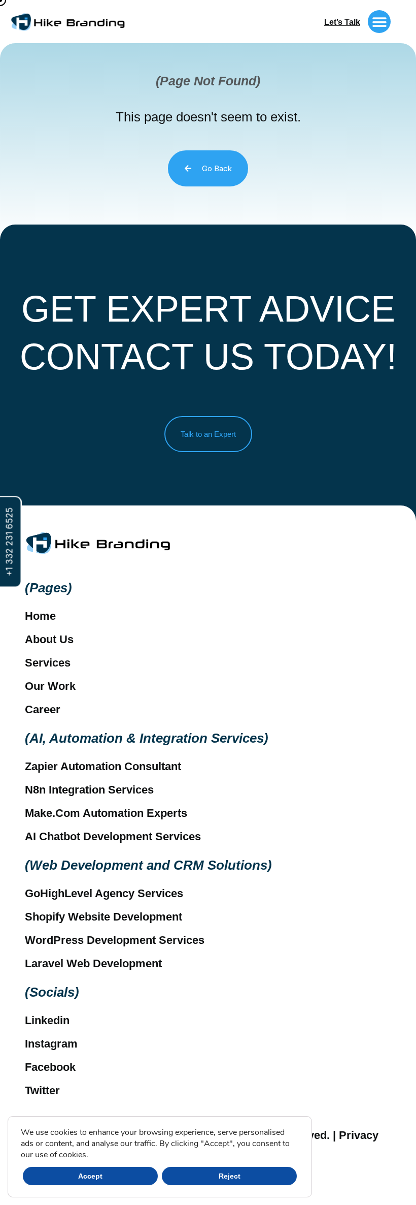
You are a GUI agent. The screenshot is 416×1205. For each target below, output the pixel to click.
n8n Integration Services (89, 789)
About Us (49, 639)
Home (40, 616)
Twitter (42, 1090)
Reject (229, 1176)
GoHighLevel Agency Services (104, 893)
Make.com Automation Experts (106, 813)
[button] (379, 21)
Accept (90, 1176)
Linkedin (47, 1020)
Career (42, 709)
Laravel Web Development (93, 963)
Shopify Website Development (103, 916)
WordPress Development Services (114, 940)
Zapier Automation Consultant (103, 766)
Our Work (50, 686)
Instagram (51, 1043)
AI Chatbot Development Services (113, 836)
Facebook (50, 1067)
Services (48, 662)
